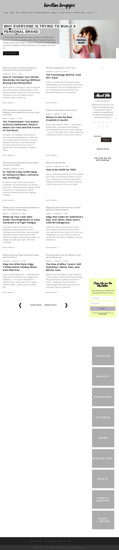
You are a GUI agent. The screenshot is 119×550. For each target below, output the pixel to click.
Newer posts (51, 305)
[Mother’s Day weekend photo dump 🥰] (108, 254)
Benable (54, 12)
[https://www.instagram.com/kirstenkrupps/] (94, 122)
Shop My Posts (27, 12)
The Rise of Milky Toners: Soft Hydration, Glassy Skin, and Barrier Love (63, 267)
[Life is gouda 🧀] (97, 165)
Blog (18, 12)
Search (97, 136)
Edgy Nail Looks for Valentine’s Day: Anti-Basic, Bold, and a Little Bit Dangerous (64, 219)
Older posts (36, 305)
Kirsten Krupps (59, 5)
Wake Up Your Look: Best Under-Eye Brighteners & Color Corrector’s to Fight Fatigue (21, 219)
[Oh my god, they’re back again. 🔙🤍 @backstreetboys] (97, 238)
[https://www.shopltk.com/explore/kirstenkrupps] (98, 126)
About (12, 12)
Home (6, 12)
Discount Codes (79, 12)
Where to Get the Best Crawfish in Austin (59, 119)
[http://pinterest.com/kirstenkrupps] (107, 122)
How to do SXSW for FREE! (61, 169)
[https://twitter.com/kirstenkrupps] (98, 122)
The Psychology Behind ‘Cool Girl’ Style (63, 76)
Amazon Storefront (42, 12)
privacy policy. (103, 314)
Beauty (6, 213)
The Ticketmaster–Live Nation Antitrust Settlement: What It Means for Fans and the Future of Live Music (21, 126)
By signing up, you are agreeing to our (102, 313)
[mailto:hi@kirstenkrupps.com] (102, 126)
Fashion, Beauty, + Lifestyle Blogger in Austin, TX (72, 547)
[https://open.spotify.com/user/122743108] (107, 126)
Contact (90, 12)
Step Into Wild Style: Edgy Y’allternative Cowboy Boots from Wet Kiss (20, 267)
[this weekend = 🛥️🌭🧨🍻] (108, 228)
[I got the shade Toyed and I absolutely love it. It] (108, 194)
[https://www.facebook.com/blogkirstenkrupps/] (102, 122)
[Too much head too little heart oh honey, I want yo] (97, 262)
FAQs (40, 541)
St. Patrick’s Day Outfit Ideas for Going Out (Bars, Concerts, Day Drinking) (21, 174)
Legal (33, 541)
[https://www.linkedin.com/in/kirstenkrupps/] (111, 122)
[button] (96, 12)
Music (5, 118)
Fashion (6, 74)
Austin (49, 114)
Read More (11, 53)
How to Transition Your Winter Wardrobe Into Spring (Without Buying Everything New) (21, 79)
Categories (50, 541)
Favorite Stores (65, 12)
